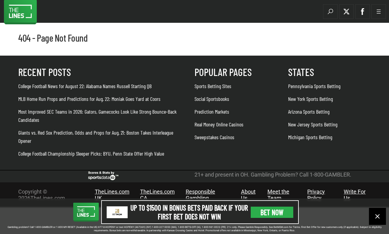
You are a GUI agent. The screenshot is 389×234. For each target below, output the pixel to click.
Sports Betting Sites (212, 86)
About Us (248, 194)
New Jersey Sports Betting (312, 124)
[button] (330, 11)
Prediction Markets (211, 111)
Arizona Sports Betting (308, 111)
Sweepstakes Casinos (214, 137)
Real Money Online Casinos (218, 124)
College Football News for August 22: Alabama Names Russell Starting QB (85, 86)
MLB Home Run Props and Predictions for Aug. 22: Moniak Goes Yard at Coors (89, 98)
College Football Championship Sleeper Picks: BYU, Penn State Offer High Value (91, 153)
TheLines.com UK (112, 194)
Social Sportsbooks (211, 98)
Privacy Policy (316, 194)
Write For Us (355, 194)
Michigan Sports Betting (310, 137)
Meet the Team (278, 194)
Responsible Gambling (200, 194)
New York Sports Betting (310, 98)
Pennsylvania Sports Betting (314, 86)
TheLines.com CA (157, 194)
